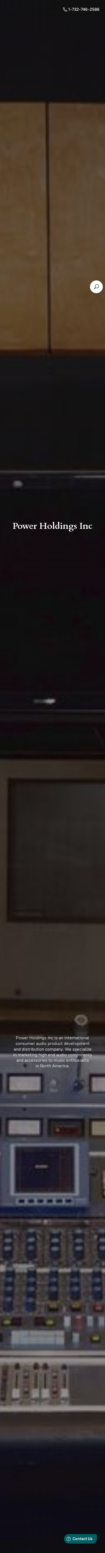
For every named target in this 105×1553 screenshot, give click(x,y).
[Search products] (96, 287)
